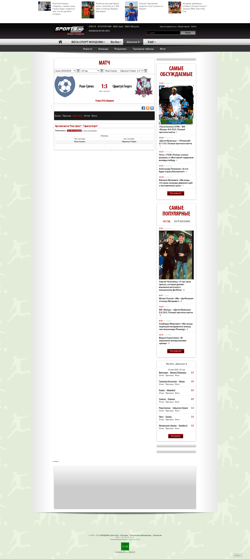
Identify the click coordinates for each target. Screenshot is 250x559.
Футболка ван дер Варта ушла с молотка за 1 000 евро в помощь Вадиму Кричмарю (107, 7)
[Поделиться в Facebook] (143, 108)
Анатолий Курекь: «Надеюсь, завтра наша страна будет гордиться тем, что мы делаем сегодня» (63, 8)
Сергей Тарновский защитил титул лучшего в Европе (151, 6)
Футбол (115, 41)
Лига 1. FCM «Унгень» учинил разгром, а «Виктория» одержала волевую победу (176, 157)
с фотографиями (90, 131)
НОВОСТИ (92, 26)
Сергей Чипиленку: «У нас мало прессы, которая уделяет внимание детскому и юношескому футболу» (175, 285)
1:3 (192, 408)
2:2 (192, 390)
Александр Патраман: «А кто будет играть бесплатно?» (173, 170)
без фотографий (74, 131)
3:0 (192, 381)
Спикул (162, 399)
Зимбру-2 (183, 425)
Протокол (77, 115)
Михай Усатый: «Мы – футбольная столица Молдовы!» (176, 299)
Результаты (120, 48)
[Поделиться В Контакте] (152, 108)
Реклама (124, 535)
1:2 (192, 425)
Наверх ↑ (238, 555)
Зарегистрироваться (168, 26)
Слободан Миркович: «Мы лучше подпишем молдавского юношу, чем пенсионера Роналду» (176, 326)
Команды (103, 48)
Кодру (162, 390)
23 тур (182, 370)
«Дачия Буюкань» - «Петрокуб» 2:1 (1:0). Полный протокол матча (175, 143)
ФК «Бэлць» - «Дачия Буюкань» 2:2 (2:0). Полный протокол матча (176, 312)
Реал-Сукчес (86, 86)
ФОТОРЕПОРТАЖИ (104, 26)
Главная (60, 42)
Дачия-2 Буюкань (178, 372)
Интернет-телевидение (76, 34)
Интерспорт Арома (168, 425)
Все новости (175, 193)
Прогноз (66, 115)
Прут (161, 417)
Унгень (169, 417)
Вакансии (157, 535)
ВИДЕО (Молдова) (132, 26)
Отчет (87, 115)
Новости (87, 48)
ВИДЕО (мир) (118, 26)
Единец (171, 399)
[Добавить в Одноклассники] (147, 108)
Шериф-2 (171, 390)
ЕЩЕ (151, 41)
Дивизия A (133, 41)
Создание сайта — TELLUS (125, 552)
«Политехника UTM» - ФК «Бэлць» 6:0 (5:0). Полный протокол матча (172, 129)
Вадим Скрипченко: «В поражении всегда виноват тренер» (172, 340)
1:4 (192, 416)
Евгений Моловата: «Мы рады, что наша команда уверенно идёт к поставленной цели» (176, 183)
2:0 (192, 399)
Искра (182, 381)
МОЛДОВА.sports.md (109, 535)
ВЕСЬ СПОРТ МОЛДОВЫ (87, 41)
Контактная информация (140, 535)
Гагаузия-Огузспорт (168, 381)
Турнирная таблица (143, 48)
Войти (193, 26)
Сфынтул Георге (122, 86)
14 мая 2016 (173, 370)
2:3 (192, 372)
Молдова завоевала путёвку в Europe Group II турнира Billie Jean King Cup (195, 7)
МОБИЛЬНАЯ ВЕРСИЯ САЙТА (99, 31)
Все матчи (175, 436)
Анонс (58, 115)
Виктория (163, 372)
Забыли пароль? (184, 26)
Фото (163, 48)
